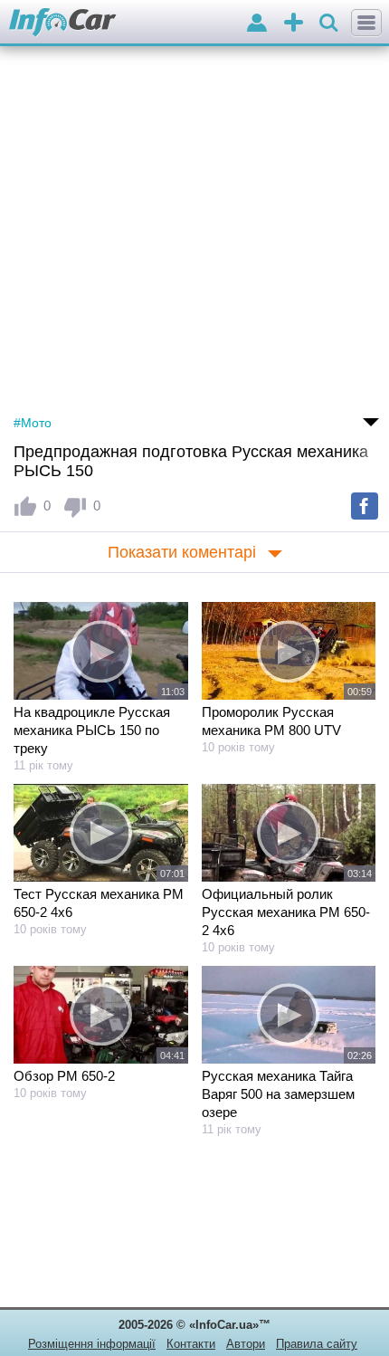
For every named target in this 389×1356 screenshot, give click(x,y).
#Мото (33, 422)
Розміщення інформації (92, 1344)
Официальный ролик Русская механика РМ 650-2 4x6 (286, 912)
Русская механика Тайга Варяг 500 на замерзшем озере (278, 1094)
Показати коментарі (182, 552)
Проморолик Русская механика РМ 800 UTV (271, 721)
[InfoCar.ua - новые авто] (63, 23)
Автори (245, 1344)
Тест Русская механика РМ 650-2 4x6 (99, 903)
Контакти (190, 1344)
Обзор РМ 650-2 (64, 1076)
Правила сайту (316, 1344)
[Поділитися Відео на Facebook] (364, 506)
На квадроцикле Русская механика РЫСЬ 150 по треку (92, 730)
